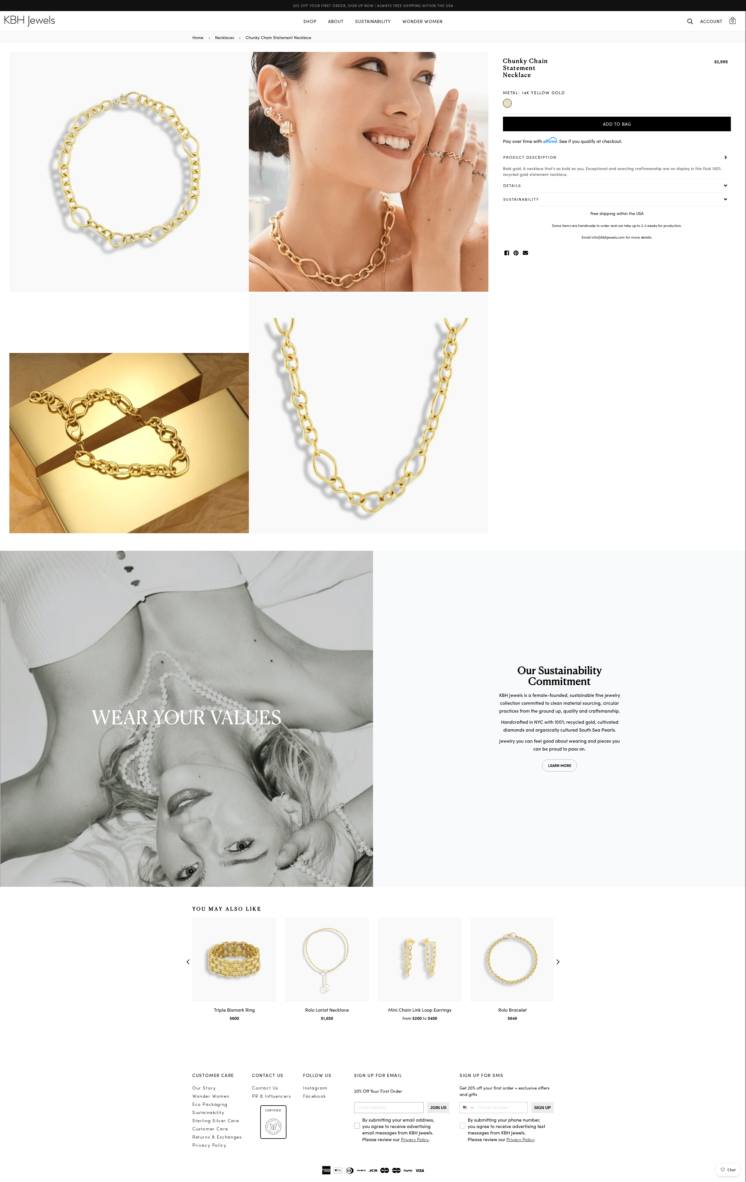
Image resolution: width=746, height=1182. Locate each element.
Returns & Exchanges (217, 1137)
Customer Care (210, 1129)
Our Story (204, 1088)
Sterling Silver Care (215, 1121)
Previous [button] (188, 961)
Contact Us (265, 1088)
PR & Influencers (271, 1096)
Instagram (315, 1088)
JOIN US (438, 1107)
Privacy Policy (209, 1145)
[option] (248, 293)
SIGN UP (542, 1107)
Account (711, 21)
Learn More (559, 765)
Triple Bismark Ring (234, 1009)
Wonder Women (210, 1096)
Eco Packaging (210, 1105)
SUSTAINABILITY (373, 21)
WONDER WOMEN (422, 21)
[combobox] (467, 1107)
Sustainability (208, 1113)
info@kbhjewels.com (608, 237)
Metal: (534, 92)
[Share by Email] (525, 253)
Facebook (314, 1096)
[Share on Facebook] (507, 253)
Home (197, 37)
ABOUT (336, 21)
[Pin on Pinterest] (516, 253)
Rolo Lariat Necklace (327, 1009)
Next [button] (558, 961)
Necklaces (224, 37)
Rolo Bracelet (512, 1009)
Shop (309, 21)
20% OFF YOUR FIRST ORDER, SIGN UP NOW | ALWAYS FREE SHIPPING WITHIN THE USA (373, 5)
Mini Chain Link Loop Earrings (419, 1009)
